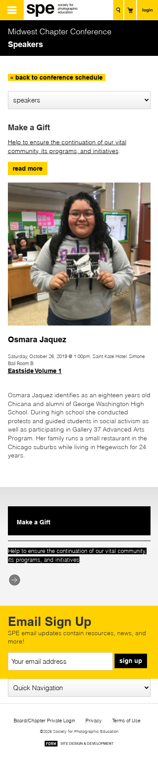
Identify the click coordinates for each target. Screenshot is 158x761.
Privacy (94, 721)
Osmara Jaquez (37, 339)
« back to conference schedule (56, 77)
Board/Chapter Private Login (44, 721)
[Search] (118, 10)
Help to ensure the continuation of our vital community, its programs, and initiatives (67, 146)
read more (28, 168)
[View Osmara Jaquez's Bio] (79, 329)
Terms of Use (126, 721)
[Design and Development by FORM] (79, 745)
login (147, 9)
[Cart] (130, 10)
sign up (130, 660)
